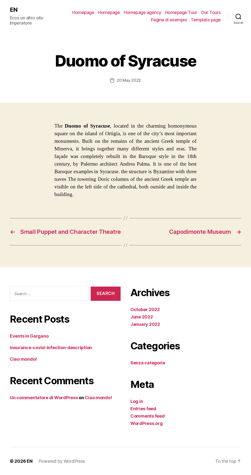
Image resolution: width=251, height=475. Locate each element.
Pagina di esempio (169, 19)
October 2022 (145, 309)
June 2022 (141, 316)
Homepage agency (142, 12)
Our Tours (211, 12)
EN (13, 10)
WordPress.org (146, 423)
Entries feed (143, 408)
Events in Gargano (29, 336)
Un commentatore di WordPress (44, 397)
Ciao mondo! (23, 359)
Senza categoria (147, 362)
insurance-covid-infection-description (51, 347)
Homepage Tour (181, 12)
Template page (206, 19)
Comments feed (147, 416)
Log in (136, 401)
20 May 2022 (129, 80)
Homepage (83, 12)
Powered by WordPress (61, 461)
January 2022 (145, 324)
